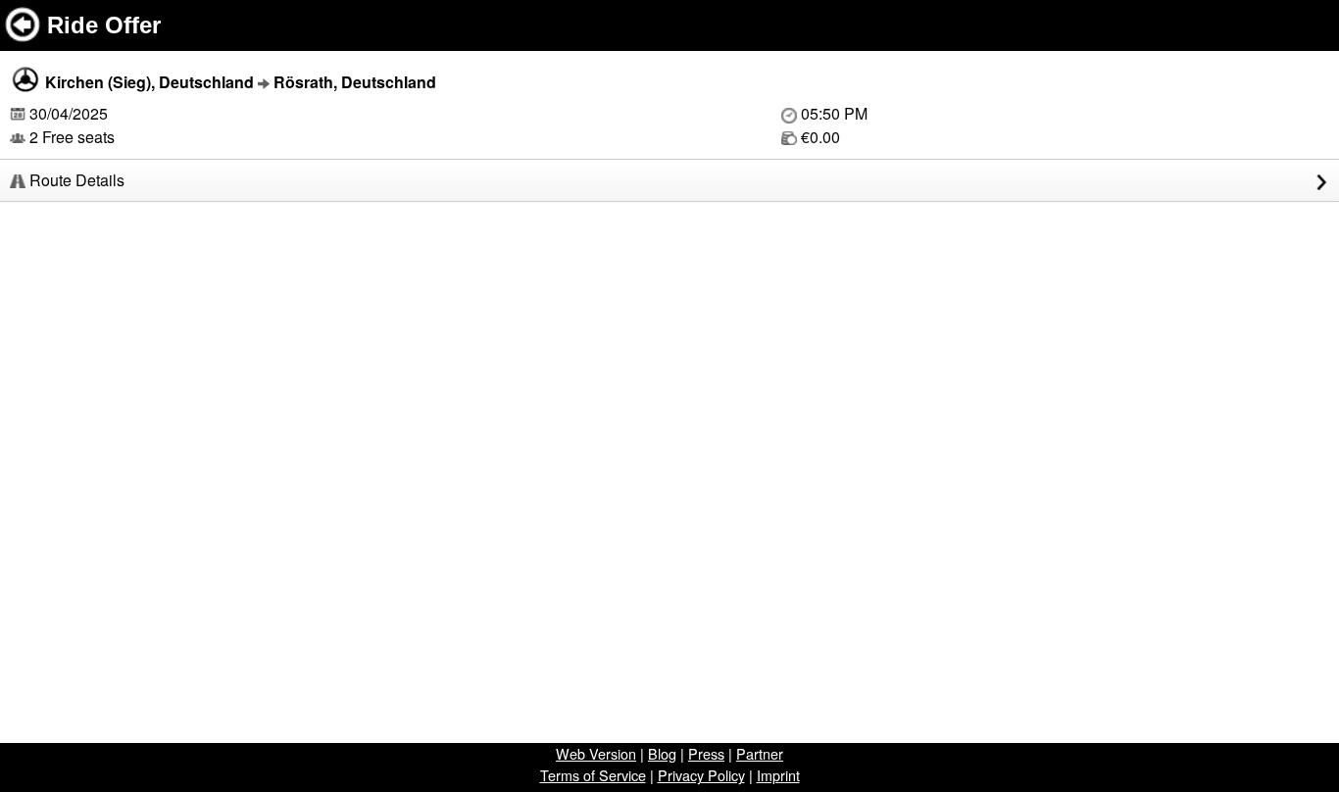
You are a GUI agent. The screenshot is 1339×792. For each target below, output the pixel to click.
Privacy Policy (701, 775)
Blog (662, 753)
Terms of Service (593, 775)
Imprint (778, 775)
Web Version (596, 753)
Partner (759, 753)
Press (706, 753)
